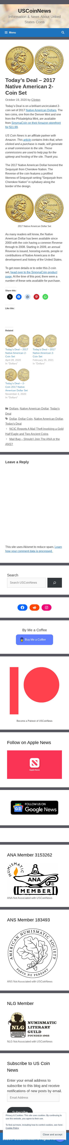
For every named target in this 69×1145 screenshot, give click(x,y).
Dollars (13, 408)
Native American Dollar (34, 408)
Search (12, 575)
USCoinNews (34, 11)
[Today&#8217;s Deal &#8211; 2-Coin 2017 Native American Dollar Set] (17, 375)
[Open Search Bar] (63, 32)
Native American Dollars (41, 110)
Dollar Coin (25, 418)
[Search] (54, 583)
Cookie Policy (12, 1128)
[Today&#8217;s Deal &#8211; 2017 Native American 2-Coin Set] (17, 341)
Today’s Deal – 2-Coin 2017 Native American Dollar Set (16, 387)
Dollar (13, 418)
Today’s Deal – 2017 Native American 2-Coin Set (16, 353)
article (27, 139)
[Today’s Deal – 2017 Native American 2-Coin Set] (45, 341)
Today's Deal (13, 423)
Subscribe (20, 1112)
